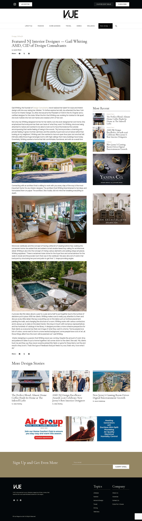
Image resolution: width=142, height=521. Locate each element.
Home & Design (98, 500)
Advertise (115, 496)
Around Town (110, 114)
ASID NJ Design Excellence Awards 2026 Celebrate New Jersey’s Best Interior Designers (117, 133)
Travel (95, 504)
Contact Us (115, 500)
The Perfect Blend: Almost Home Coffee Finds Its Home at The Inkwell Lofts (118, 120)
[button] (19, 54)
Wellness (96, 511)
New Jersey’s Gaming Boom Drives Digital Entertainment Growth (117, 146)
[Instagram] (15, 4)
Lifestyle (20, 36)
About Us (115, 493)
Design (14, 36)
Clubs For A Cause (118, 504)
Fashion (96, 496)
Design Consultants (40, 108)
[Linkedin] (20, 500)
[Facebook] (14, 500)
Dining (96, 508)
